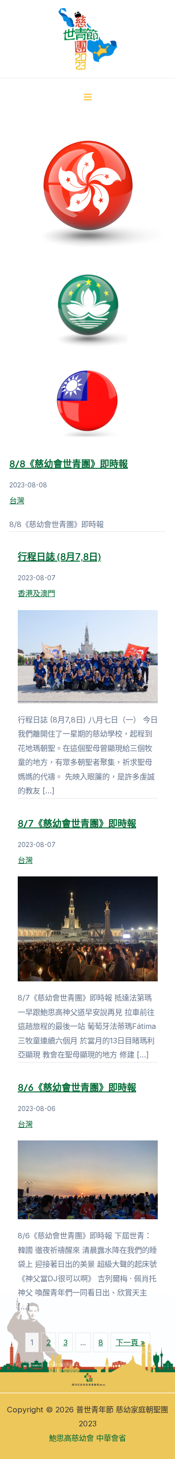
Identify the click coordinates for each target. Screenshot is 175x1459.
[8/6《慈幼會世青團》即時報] (88, 1179)
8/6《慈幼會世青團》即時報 (77, 1087)
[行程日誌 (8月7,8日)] (88, 655)
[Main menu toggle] (87, 97)
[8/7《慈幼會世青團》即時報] (88, 928)
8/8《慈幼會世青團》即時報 (68, 463)
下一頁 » (130, 1342)
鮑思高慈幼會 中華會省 (87, 1438)
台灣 (16, 500)
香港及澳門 (36, 593)
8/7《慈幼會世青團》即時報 (77, 823)
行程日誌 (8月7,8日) (59, 556)
